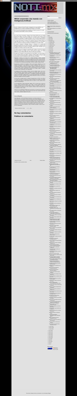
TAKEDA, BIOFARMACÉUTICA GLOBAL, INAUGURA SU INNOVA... (55, 180)
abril (50, 51)
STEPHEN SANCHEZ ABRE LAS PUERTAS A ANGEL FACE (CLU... (54, 261)
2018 (49, 337)
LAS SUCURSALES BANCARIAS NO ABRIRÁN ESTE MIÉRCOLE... (55, 302)
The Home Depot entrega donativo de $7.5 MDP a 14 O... (55, 293)
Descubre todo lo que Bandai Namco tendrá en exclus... (55, 162)
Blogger (49, 393)
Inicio (30, 160)
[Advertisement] (29, 151)
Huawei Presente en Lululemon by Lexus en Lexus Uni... (54, 131)
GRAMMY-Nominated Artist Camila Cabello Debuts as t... (54, 107)
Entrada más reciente (18, 160)
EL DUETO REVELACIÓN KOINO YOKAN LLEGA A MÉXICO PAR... (54, 96)
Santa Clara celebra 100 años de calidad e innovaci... (54, 116)
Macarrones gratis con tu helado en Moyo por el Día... (54, 129)
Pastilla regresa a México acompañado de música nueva (55, 122)
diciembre (51, 41)
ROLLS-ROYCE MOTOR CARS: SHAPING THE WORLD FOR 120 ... (55, 65)
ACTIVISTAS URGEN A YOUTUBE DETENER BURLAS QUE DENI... (54, 257)
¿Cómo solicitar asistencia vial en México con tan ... (54, 234)
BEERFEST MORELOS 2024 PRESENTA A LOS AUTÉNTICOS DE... (54, 165)
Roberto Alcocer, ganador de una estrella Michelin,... (54, 169)
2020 (49, 334)
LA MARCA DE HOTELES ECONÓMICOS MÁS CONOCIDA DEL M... (54, 315)
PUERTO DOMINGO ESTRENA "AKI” (54, 87)
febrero (50, 327)
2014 (49, 342)
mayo (50, 50)
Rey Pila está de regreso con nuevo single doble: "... (54, 101)
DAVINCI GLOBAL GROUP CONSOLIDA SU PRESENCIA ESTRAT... (55, 259)
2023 (49, 330)
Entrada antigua (42, 160)
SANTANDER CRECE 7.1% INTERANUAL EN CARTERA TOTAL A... (55, 208)
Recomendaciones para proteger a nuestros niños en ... (54, 167)
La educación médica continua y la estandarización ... (54, 249)
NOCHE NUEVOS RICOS (53, 92)
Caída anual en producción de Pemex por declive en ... (55, 224)
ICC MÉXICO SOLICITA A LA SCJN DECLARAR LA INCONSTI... (54, 173)
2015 (49, 341)
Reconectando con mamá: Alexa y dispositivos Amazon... (54, 79)
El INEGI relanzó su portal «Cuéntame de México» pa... (55, 243)
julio (50, 47)
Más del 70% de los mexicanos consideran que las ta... (54, 268)
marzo (50, 326)
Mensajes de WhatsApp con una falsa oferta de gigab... (55, 278)
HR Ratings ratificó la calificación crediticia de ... (54, 247)
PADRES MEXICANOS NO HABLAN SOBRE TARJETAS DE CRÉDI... (54, 219)
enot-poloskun (39, 393)
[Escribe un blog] (28, 108)
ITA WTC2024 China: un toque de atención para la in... (54, 57)
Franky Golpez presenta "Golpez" (54, 61)
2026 (49, 37)
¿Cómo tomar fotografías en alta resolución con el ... (54, 94)
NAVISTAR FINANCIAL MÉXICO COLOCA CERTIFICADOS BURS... (55, 245)
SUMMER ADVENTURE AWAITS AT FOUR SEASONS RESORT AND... (54, 158)
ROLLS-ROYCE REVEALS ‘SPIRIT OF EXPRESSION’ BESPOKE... (55, 145)
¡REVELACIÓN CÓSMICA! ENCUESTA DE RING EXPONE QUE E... (55, 72)
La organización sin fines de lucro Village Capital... (54, 141)
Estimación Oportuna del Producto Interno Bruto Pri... (54, 171)
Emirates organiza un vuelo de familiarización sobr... (54, 304)
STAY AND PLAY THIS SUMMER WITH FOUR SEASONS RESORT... (55, 81)
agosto (50, 46)
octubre (50, 43)
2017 (49, 338)
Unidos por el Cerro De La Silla (54, 253)
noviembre (51, 42)
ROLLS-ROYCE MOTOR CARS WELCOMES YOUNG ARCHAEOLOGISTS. (54, 68)
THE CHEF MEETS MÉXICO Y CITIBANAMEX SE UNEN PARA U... (55, 213)
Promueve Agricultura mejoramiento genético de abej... (54, 221)
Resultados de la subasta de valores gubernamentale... (54, 263)
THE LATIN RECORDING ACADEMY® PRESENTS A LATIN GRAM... (55, 178)
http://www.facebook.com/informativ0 (53, 33)
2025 (49, 38)
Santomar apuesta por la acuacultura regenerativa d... (55, 120)
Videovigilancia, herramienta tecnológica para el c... (53, 239)
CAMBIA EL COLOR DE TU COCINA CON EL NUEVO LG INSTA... (54, 138)
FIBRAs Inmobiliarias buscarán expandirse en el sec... (54, 318)
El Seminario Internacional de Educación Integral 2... (53, 270)
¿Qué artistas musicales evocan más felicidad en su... (54, 160)
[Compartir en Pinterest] (31, 108)
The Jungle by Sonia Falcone (53, 136)
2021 (49, 333)
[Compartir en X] (29, 108)
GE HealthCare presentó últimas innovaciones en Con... (54, 296)
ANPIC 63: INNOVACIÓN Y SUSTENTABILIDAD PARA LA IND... (55, 283)
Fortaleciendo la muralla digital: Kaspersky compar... (54, 226)
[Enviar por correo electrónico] (27, 108)
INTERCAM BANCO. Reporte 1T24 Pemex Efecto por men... (54, 206)
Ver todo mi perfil (55, 349)
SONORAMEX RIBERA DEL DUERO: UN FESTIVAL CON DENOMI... (55, 53)
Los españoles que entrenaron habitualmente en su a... (54, 63)
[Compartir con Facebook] (30, 108)
